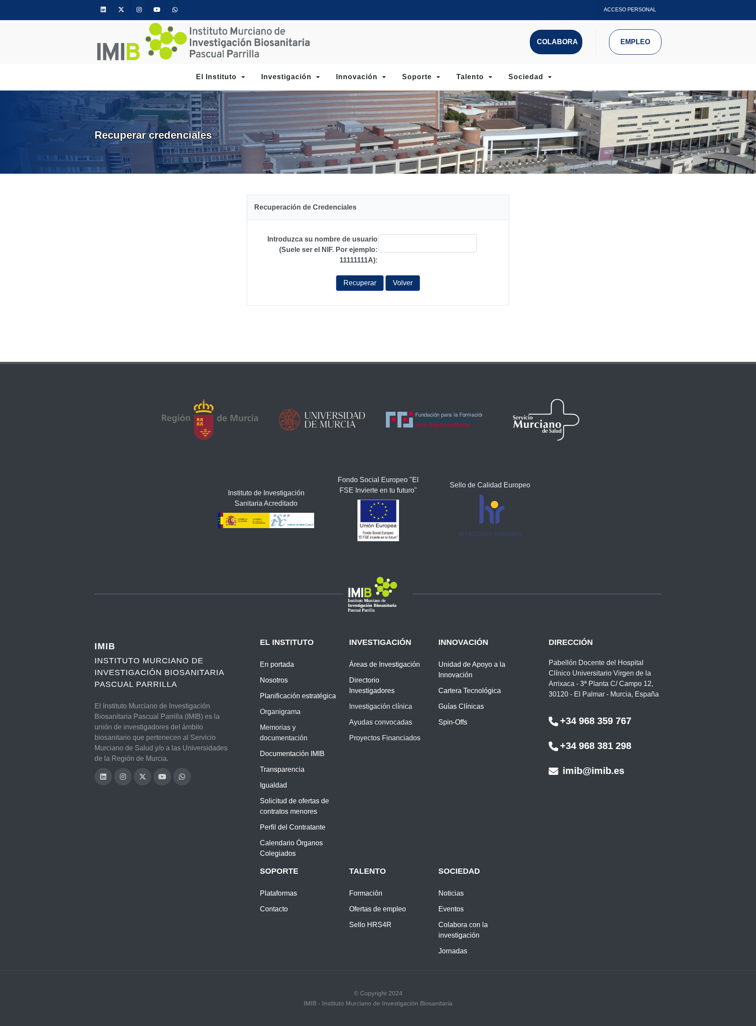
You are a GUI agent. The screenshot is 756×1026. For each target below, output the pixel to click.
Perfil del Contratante (293, 827)
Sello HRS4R (370, 924)
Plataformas (278, 893)
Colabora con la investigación (463, 930)
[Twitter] (121, 10)
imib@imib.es (592, 770)
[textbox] (427, 243)
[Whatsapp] (175, 10)
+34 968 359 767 (595, 720)
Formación (365, 893)
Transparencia (282, 769)
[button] (360, 283)
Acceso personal (630, 10)
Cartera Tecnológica (469, 690)
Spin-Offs (452, 722)
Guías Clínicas (461, 706)
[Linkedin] (103, 10)
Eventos (451, 909)
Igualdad (273, 785)
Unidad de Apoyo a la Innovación (471, 670)
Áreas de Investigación (384, 664)
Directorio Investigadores (372, 685)
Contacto (274, 909)
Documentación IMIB (292, 753)
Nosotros (274, 680)
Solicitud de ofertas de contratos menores (294, 806)
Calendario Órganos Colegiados (291, 848)
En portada (277, 664)
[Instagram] (139, 10)
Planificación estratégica (298, 696)
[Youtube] (157, 10)
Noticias (451, 893)
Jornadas (452, 951)
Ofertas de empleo (377, 909)
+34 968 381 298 (595, 745)
